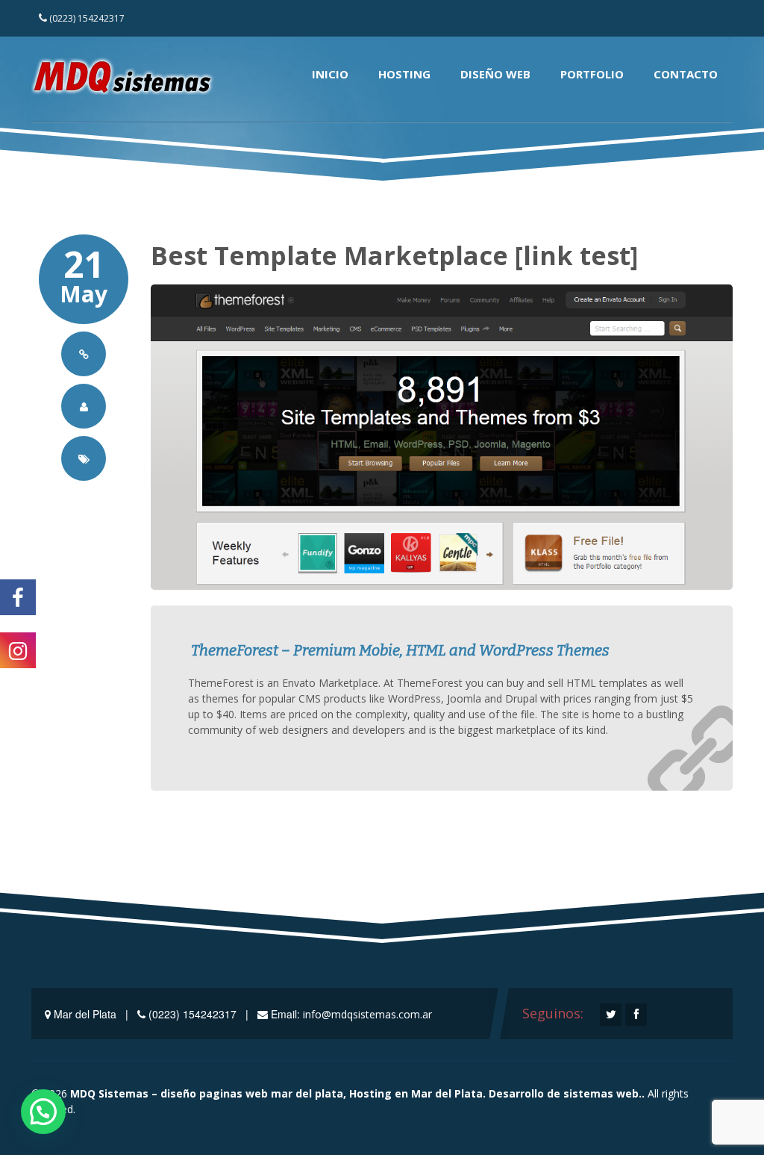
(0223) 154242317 (86, 18)
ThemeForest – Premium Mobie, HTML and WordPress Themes (399, 651)
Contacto (686, 73)
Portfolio (592, 73)
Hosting (404, 73)
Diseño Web (495, 73)
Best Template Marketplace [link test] (394, 255)
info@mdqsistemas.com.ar (367, 1014)
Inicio (330, 73)
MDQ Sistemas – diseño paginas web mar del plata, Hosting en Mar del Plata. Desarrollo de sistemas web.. (357, 1093)
